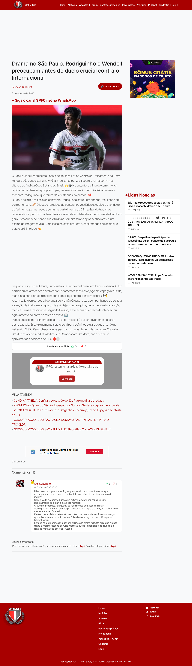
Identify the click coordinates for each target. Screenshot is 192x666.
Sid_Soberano (42, 483)
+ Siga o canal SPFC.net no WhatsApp (44, 100)
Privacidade (128, 4)
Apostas (83, 4)
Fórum (94, 4)
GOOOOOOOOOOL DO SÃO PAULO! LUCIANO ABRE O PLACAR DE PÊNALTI (62, 429)
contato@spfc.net (110, 4)
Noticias (72, 4)
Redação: (22, 86)
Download (67, 378)
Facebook (154, 607)
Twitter (152, 611)
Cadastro (164, 4)
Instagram (154, 616)
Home (62, 4)
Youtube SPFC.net (147, 4)
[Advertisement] (96, 33)
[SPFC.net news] (67, 451)
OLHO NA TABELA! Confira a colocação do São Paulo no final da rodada (59, 400)
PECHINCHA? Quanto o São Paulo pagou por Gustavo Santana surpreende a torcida (67, 405)
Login (175, 4)
